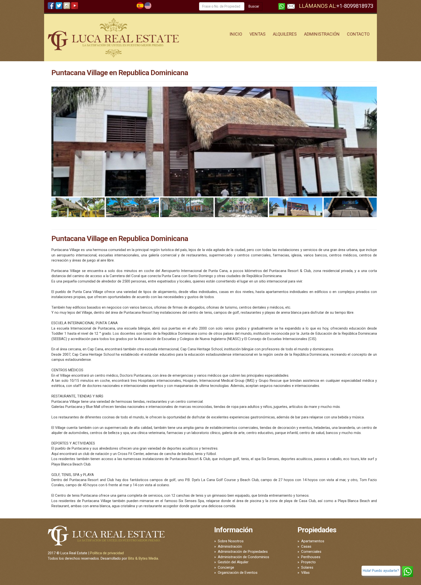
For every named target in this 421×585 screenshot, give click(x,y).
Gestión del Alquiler (233, 562)
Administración (230, 546)
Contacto (358, 34)
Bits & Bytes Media (143, 558)
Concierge (226, 567)
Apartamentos (312, 541)
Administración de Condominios (243, 557)
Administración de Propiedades (243, 551)
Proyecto (308, 562)
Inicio (236, 34)
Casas (306, 546)
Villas (305, 572)
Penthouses (310, 557)
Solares (307, 567)
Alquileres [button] (285, 34)
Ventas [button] (257, 34)
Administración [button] (322, 34)
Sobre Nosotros (231, 541)
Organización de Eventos (238, 572)
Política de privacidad (107, 553)
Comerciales (311, 551)
